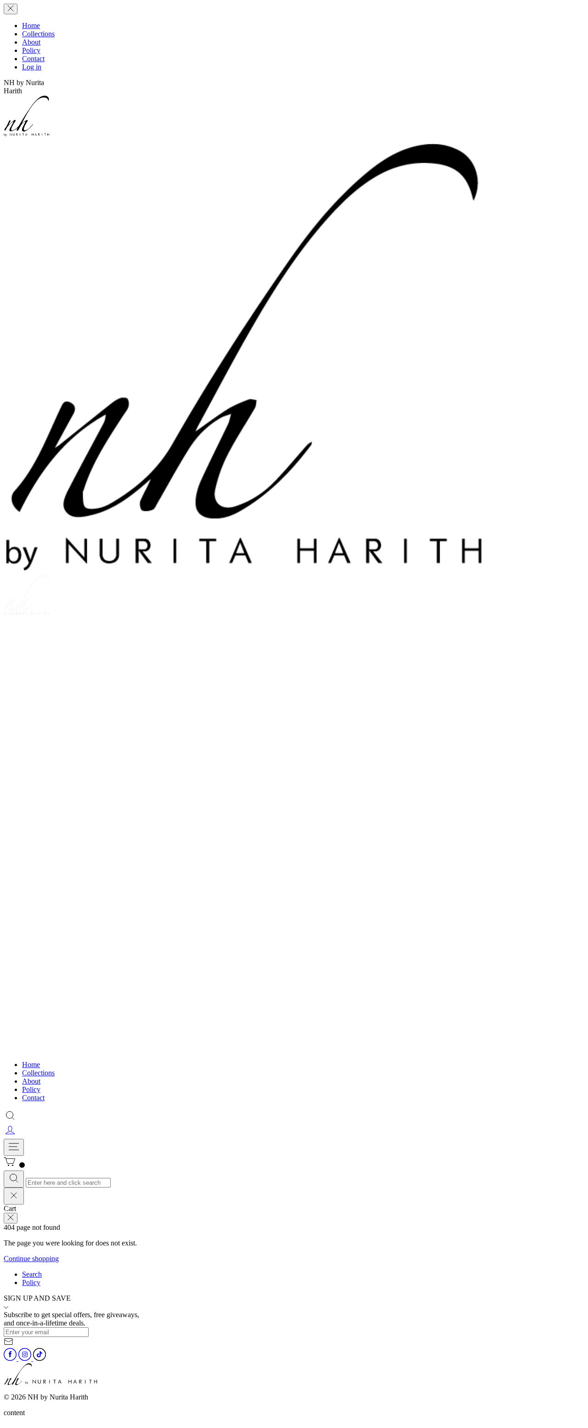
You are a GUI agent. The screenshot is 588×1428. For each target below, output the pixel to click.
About (31, 42)
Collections (38, 34)
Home (31, 25)
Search (32, 1274)
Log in (31, 67)
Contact (33, 59)
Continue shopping (31, 1258)
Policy (31, 50)
